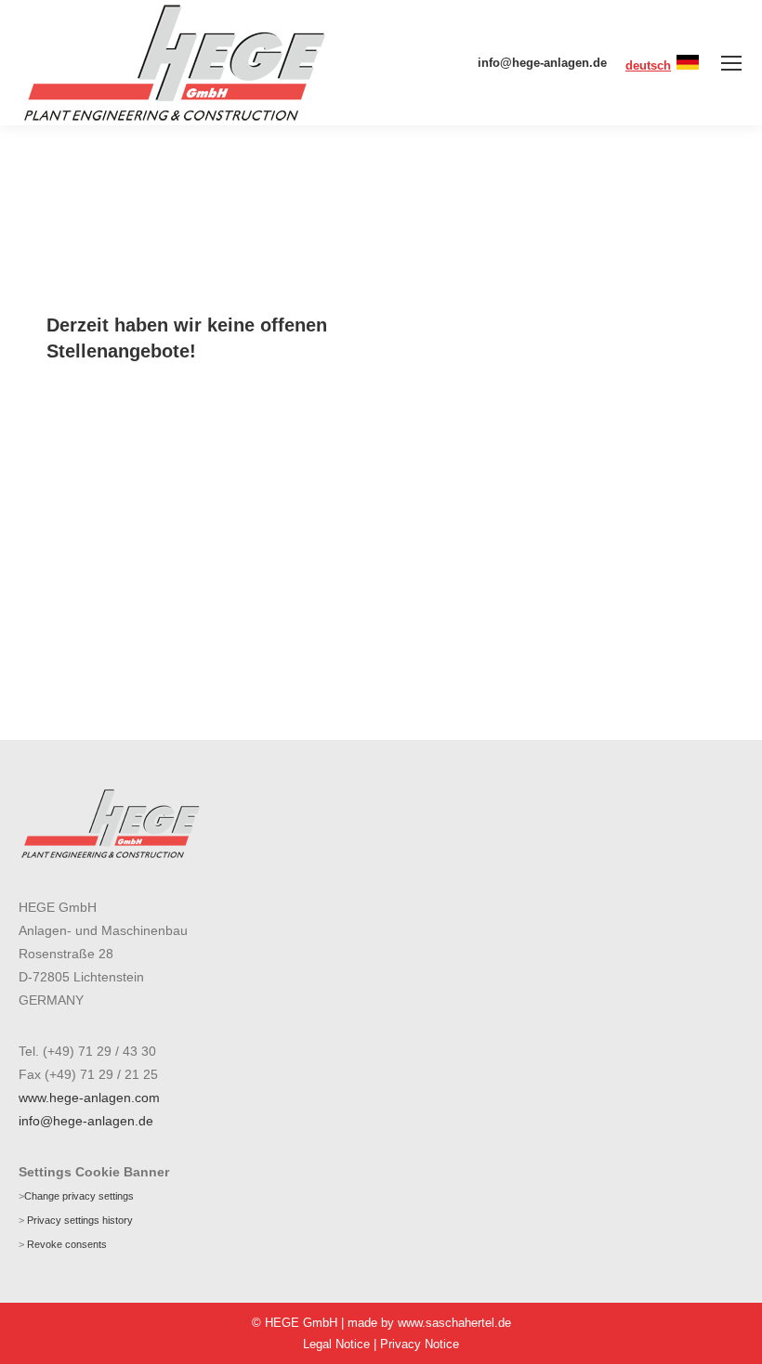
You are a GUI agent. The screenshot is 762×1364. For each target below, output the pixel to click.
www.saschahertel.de (454, 1323)
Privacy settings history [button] (80, 1220)
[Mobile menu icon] (731, 63)
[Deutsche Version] (688, 65)
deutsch (648, 65)
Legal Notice (336, 1344)
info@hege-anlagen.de (542, 63)
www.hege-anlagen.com (89, 1097)
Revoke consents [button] (67, 1244)
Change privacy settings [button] (79, 1196)
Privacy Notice (419, 1344)
